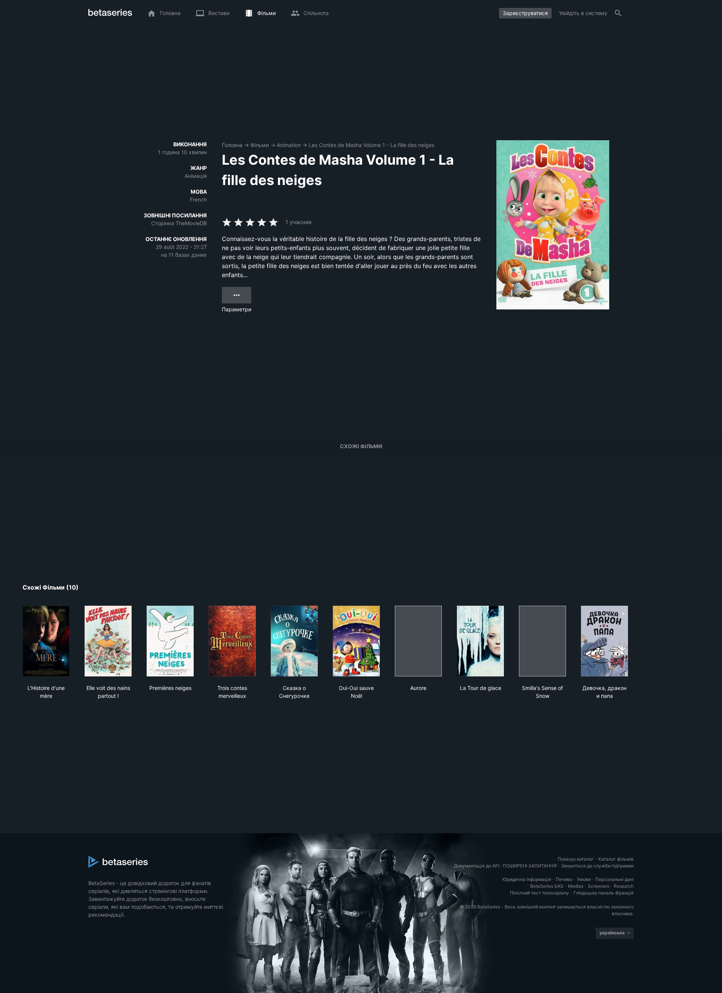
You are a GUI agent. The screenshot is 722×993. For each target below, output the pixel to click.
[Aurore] (418, 641)
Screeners (598, 886)
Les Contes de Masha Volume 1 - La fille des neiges (371, 145)
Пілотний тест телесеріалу (539, 893)
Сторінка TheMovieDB (179, 223)
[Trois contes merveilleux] (232, 641)
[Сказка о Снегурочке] (294, 641)
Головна (232, 145)
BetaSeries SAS (546, 886)
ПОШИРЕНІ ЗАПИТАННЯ (530, 866)
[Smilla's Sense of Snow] (542, 641)
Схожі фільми (361, 446)
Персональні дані (614, 879)
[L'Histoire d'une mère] (46, 641)
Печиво (564, 879)
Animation (289, 145)
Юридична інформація (526, 879)
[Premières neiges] (170, 641)
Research (624, 886)
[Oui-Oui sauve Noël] (356, 641)
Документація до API (476, 866)
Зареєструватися (525, 13)
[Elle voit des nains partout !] (108, 641)
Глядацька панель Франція (603, 893)
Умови (584, 879)
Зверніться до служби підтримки (597, 866)
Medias (575, 886)
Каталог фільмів (616, 859)
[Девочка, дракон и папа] (604, 641)
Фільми (259, 145)
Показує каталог (576, 859)
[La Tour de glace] (480, 641)
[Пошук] (618, 13)
